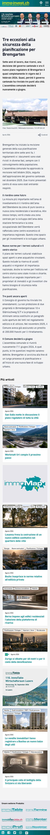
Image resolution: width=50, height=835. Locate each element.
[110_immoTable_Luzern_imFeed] (25, 687)
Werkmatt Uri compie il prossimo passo (23, 456)
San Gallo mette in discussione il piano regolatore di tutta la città (22, 416)
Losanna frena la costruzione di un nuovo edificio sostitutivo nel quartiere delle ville (23, 538)
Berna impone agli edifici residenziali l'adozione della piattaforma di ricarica (24, 619)
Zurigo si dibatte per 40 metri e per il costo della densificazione (25, 660)
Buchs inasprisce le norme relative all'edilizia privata (23, 578)
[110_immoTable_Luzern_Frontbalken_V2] (25, 20)
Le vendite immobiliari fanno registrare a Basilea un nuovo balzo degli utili (24, 741)
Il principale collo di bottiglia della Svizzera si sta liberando (23, 781)
